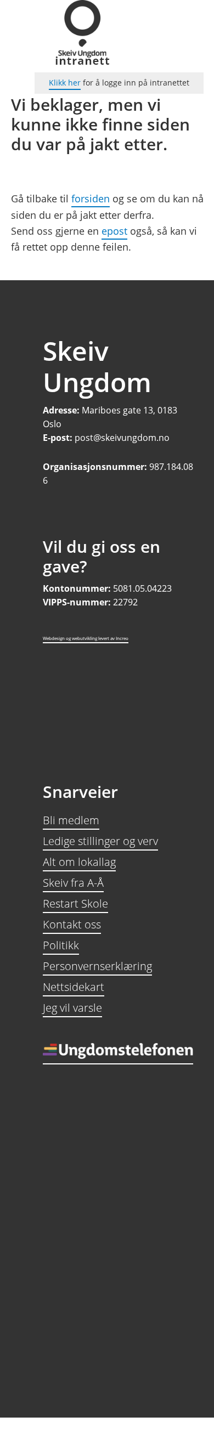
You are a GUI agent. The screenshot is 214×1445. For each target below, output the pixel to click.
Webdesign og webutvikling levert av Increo (85, 638)
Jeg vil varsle (72, 1007)
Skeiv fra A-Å (73, 882)
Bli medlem (71, 820)
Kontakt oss (72, 924)
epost (114, 230)
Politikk (61, 945)
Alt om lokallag (79, 861)
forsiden (90, 198)
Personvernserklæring (97, 966)
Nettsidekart (73, 986)
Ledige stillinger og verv (100, 841)
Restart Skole (75, 903)
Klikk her (65, 82)
